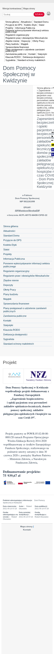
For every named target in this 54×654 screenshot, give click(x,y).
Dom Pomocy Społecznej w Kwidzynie (19, 74)
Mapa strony (29, 8)
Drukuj (48, 13)
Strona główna (43, 88)
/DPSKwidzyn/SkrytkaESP (27, 210)
